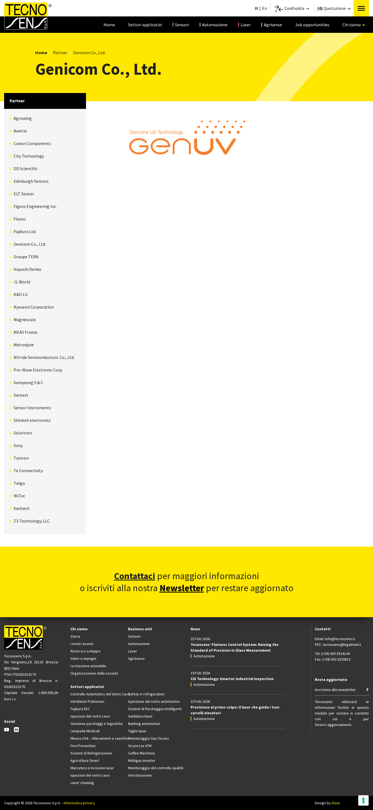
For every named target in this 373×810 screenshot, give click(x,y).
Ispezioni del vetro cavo (90, 716)
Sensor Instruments (32, 407)
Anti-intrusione (140, 775)
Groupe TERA (26, 256)
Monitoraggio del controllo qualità (154, 767)
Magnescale (25, 319)
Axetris (20, 130)
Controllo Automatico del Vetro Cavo (96, 694)
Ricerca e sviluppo (85, 651)
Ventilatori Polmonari (87, 701)
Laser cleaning (82, 782)
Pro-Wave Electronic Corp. (38, 370)
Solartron (23, 433)
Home (109, 24)
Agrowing (23, 118)
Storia (75, 636)
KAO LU (21, 294)
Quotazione (332, 8)
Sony (18, 445)
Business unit (140, 628)
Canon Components (32, 143)
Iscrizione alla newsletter (335, 689)
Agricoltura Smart (84, 760)
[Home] (28, 16)
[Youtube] (6, 730)
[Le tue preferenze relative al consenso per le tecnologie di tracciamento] (363, 800)
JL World (22, 281)
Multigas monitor (141, 760)
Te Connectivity (28, 470)
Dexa (336, 802)
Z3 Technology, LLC (32, 521)
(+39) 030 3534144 (335, 653)
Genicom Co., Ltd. (30, 244)
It (256, 8)
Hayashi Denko (27, 269)
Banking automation (144, 723)
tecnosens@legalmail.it (342, 644)
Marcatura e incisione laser (92, 767)
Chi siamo (354, 27)
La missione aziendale (88, 665)
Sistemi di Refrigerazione (91, 753)
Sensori (182, 24)
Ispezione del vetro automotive (154, 701)
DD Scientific (25, 168)
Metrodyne (24, 344)
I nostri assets (82, 643)
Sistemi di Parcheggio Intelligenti (154, 708)
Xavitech (21, 508)
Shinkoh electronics (32, 420)
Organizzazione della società (94, 673)
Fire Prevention (83, 745)
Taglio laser (137, 730)
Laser (246, 24)
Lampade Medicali (85, 730)
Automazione (214, 24)
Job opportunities (312, 24)
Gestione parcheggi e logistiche (96, 723)
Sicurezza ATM (140, 745)
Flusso (20, 219)
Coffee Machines (141, 753)
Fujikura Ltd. (25, 231)
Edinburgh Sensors (31, 181)
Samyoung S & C (28, 382)
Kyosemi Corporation (34, 307)
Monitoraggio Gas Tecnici (148, 738)
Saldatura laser (140, 716)
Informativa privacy (79, 802)
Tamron (21, 458)
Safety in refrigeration (146, 694)
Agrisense (273, 24)
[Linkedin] (16, 730)
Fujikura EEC (80, 708)
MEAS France (25, 332)
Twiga (19, 483)
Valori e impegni (83, 658)
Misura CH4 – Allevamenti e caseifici (96, 738)
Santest (21, 395)
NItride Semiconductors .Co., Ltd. (44, 357)
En (264, 8)
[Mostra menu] (361, 8)
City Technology (29, 156)
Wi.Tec (19, 495)
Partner (60, 52)
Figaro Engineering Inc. (35, 206)
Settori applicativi (145, 24)
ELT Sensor (24, 193)
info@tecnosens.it (340, 638)
